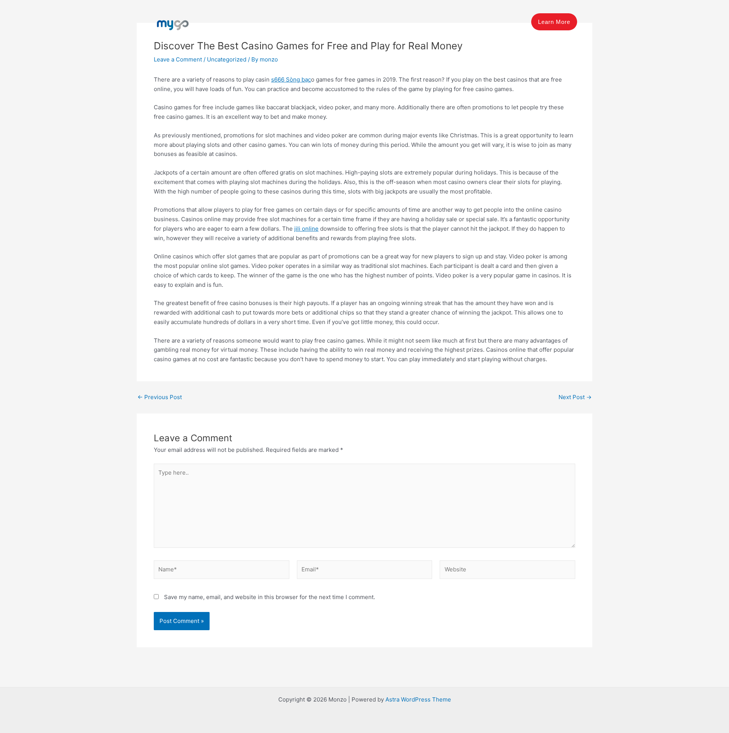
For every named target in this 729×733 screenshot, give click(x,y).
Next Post (575, 397)
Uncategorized (226, 59)
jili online (306, 228)
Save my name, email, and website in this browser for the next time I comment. (269, 597)
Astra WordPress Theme (418, 699)
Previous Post (159, 397)
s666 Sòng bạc (291, 79)
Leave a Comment (178, 59)
